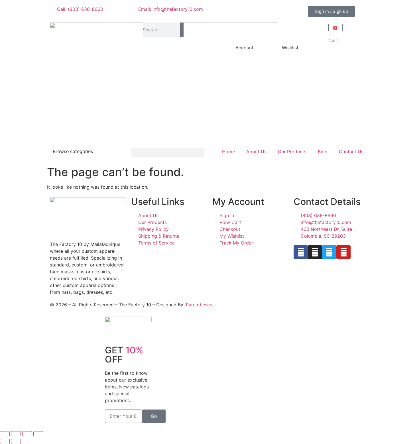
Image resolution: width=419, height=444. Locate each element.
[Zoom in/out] (5, 433)
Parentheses (199, 304)
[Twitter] (329, 252)
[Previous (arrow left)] (5, 441)
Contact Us (351, 151)
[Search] (181, 30)
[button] (167, 152)
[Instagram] (315, 252)
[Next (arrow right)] (16, 441)
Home (228, 151)
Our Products (292, 151)
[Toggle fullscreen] (16, 433)
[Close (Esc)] (38, 433)
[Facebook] (301, 252)
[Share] (27, 433)
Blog (323, 151)
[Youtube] (343, 252)
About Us (256, 151)
